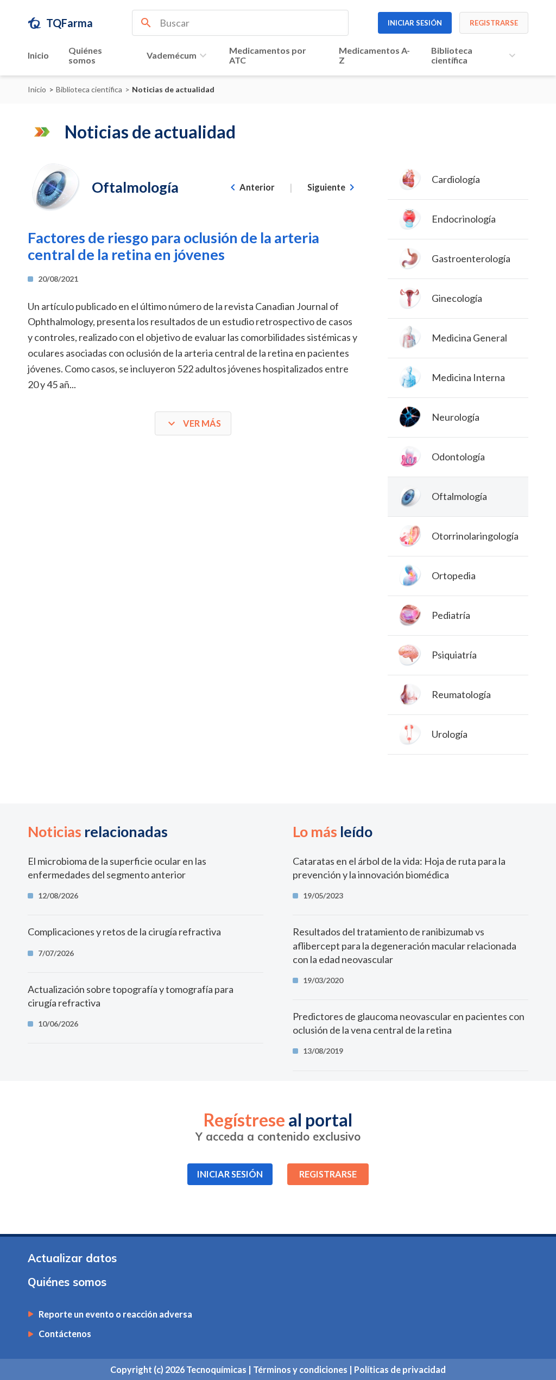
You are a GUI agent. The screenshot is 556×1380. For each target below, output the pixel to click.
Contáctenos (65, 1334)
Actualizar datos (72, 1258)
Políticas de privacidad (400, 1369)
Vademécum (172, 55)
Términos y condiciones (301, 1369)
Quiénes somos (85, 55)
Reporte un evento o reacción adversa (115, 1314)
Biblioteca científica (451, 55)
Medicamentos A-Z (374, 55)
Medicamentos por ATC (267, 55)
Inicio (38, 55)
